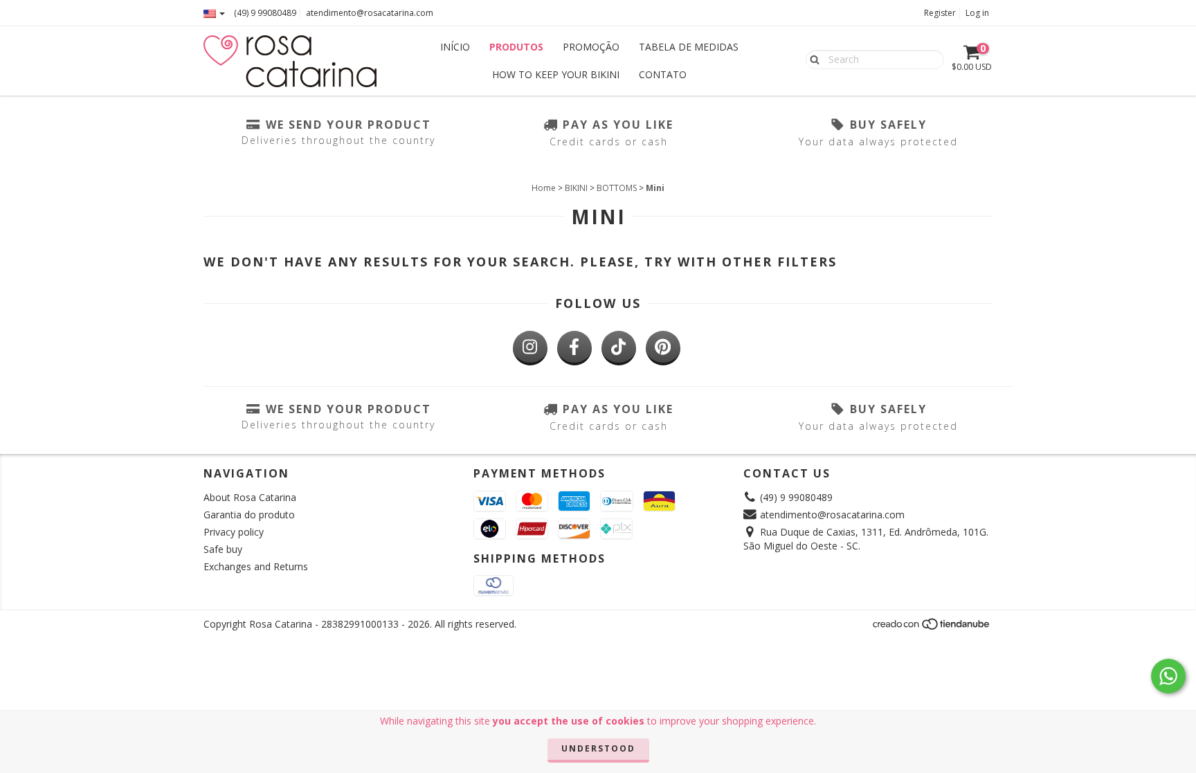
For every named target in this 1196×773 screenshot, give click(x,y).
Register (940, 13)
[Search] (811, 58)
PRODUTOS (516, 46)
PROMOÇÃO (591, 46)
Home (544, 188)
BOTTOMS (617, 188)
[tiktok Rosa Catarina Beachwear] (618, 348)
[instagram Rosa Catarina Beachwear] (530, 348)
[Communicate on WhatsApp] (1168, 676)
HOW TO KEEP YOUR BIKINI (555, 74)
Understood (598, 748)
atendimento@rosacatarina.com (369, 13)
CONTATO (663, 74)
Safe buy (222, 549)
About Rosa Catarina (249, 497)
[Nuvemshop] (932, 628)
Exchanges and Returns (255, 566)
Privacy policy (233, 531)
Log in (977, 13)
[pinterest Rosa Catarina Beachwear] (663, 348)
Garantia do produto (249, 514)
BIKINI (576, 188)
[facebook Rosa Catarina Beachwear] (574, 348)
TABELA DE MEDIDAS (689, 46)
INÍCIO (455, 46)
